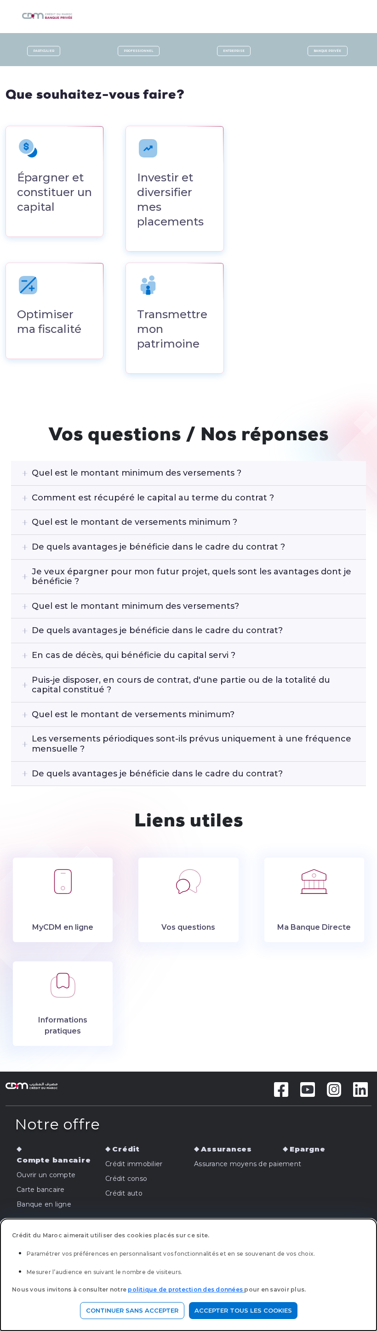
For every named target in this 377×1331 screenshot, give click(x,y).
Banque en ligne (44, 1204)
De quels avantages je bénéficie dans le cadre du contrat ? (158, 547)
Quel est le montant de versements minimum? (133, 714)
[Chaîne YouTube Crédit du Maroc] (307, 1088)
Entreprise (234, 51)
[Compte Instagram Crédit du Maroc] (334, 1088)
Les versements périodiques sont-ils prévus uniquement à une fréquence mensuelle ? (191, 744)
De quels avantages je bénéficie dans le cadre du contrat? (157, 630)
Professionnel (138, 51)
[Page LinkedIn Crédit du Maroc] (360, 1088)
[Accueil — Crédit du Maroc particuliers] (72, 13)
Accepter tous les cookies (243, 1310)
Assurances (226, 1149)
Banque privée (327, 51)
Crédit (126, 1149)
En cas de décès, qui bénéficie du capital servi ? (133, 655)
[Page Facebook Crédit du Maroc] (281, 1088)
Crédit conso (126, 1178)
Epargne (307, 1149)
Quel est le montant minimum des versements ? (136, 473)
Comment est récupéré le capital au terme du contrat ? (153, 498)
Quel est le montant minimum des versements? (135, 606)
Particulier (43, 51)
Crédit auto (124, 1193)
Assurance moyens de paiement (247, 1164)
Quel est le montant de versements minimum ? (134, 522)
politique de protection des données (186, 1289)
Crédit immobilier (133, 1164)
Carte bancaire (41, 1189)
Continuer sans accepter (132, 1310)
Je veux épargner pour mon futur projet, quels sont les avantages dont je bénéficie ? (191, 577)
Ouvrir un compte (46, 1175)
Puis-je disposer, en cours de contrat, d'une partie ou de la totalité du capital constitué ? (181, 685)
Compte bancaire (54, 1160)
